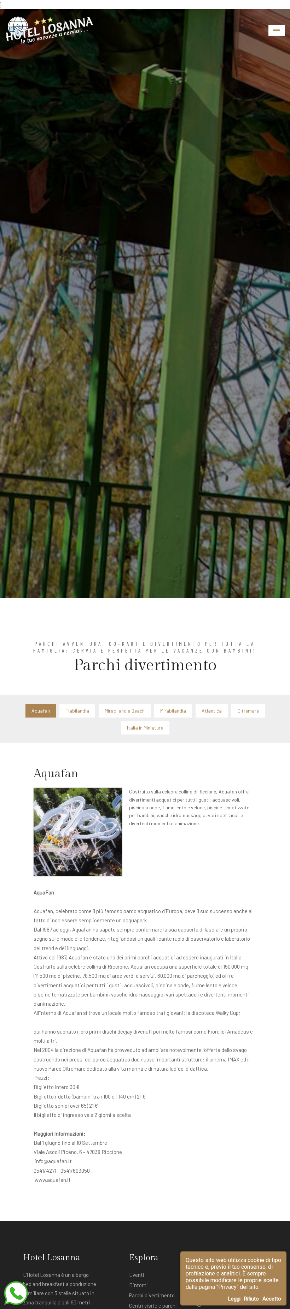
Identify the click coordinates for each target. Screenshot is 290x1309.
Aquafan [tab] (40, 711)
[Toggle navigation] (276, 30)
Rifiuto (251, 1299)
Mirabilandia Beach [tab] (125, 711)
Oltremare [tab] (248, 711)
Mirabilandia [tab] (173, 711)
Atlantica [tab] (212, 711)
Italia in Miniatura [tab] (145, 728)
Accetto (271, 1299)
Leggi (234, 1299)
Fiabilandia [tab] (77, 711)
